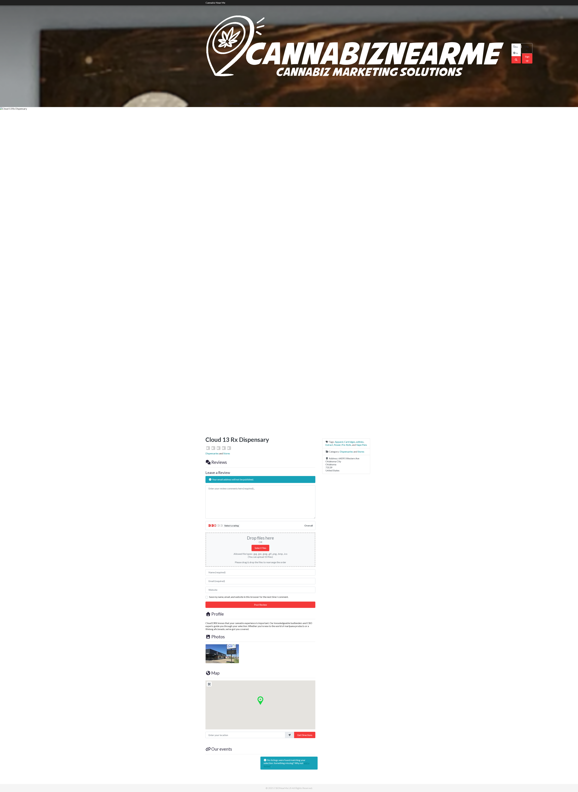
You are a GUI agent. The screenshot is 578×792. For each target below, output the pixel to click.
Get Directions (304, 735)
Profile (247, 103)
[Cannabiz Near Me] (356, 53)
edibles (360, 441)
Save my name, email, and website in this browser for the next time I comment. (248, 596)
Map (215, 672)
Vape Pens (361, 444)
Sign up (527, 58)
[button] (260, 700)
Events (219, 103)
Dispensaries (212, 453)
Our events (221, 749)
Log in (527, 48)
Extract (329, 444)
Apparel (339, 441)
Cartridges (349, 441)
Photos (218, 636)
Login (258, 103)
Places (208, 103)
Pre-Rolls (346, 444)
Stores (226, 453)
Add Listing (233, 103)
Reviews (219, 462)
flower (337, 444)
